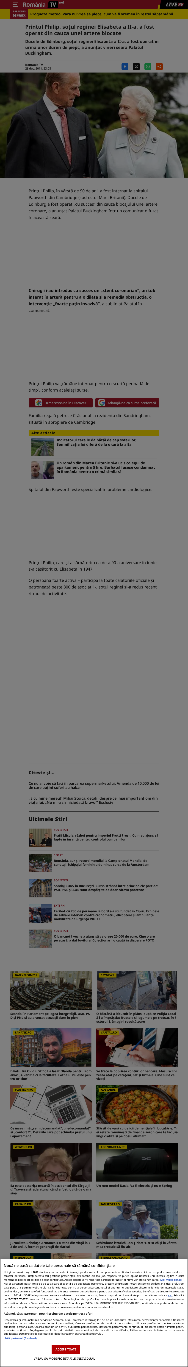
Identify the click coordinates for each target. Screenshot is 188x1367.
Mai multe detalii (171, 1279)
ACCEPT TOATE (65, 1349)
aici (170, 1295)
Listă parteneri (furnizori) (20, 1338)
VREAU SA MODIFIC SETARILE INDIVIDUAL (64, 1358)
